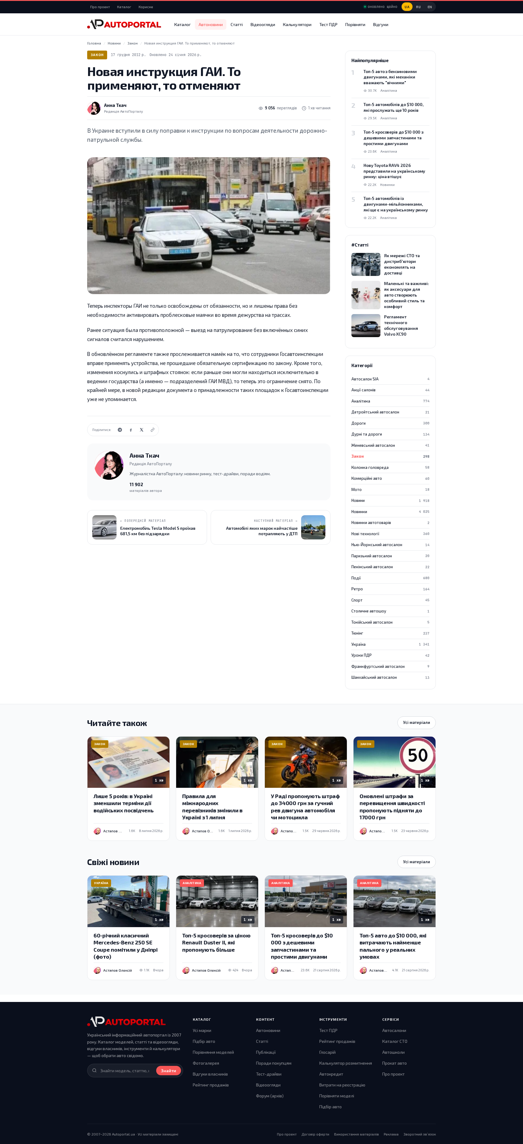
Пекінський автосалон (390, 566)
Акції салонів (390, 389)
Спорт (390, 600)
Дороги (390, 423)
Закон (97, 55)
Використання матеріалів (356, 1134)
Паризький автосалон (390, 555)
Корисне (146, 7)
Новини (390, 500)
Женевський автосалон (390, 445)
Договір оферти (315, 1134)
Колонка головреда (390, 467)
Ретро (390, 588)
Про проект (100, 7)
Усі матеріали (416, 722)
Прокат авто (394, 1063)
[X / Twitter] (141, 430)
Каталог (124, 7)
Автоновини (211, 24)
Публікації (266, 1052)
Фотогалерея (206, 1063)
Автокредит (331, 1073)
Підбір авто (204, 1041)
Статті (237, 24)
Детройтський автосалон (390, 412)
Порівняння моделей (213, 1052)
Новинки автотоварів (390, 522)
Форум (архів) (270, 1095)
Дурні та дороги (390, 434)
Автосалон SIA (390, 378)
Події (390, 577)
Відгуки (380, 24)
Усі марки (202, 1030)
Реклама (391, 1134)
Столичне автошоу (390, 610)
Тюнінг (390, 633)
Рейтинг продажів (211, 1084)
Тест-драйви (268, 1073)
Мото (390, 489)
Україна (390, 644)
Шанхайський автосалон (390, 677)
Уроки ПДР (390, 655)
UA (407, 7)
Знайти (168, 1070)
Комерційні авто (390, 478)
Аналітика (390, 401)
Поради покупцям (273, 1063)
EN (430, 7)
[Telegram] (120, 430)
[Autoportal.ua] (124, 24)
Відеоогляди (263, 24)
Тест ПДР (328, 24)
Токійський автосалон (390, 622)
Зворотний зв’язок (419, 1134)
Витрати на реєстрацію (342, 1084)
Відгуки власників (210, 1073)
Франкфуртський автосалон (390, 666)
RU (418, 7)
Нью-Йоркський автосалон (390, 544)
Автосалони (394, 1030)
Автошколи (393, 1052)
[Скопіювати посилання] (152, 430)
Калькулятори (297, 24)
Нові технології (390, 533)
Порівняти (355, 24)
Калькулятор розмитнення (345, 1063)
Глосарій (327, 1052)
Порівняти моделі (336, 1095)
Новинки (390, 511)
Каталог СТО (394, 1041)
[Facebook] (131, 430)
